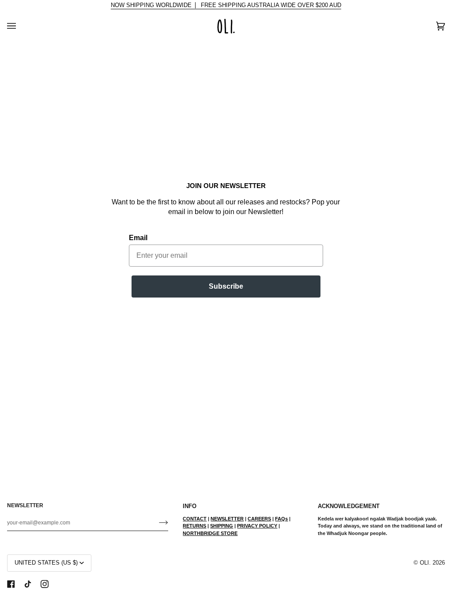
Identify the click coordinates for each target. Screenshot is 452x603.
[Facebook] (11, 584)
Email (138, 237)
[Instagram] (45, 584)
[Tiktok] (28, 584)
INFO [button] (189, 506)
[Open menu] (20, 26)
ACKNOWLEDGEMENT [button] (349, 506)
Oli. (425, 563)
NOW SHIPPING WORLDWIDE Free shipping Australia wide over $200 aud (226, 5)
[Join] (156, 523)
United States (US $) (46, 563)
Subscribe (226, 286)
